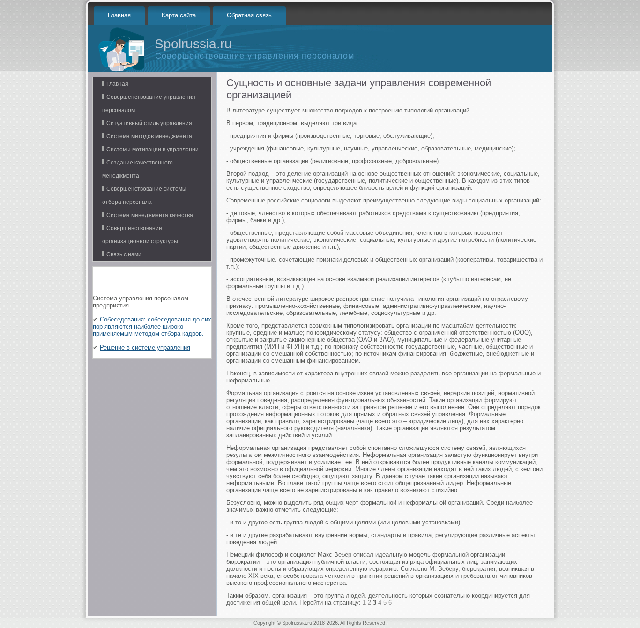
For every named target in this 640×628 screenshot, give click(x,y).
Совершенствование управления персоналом (148, 103)
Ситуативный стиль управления (149, 123)
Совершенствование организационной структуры (140, 235)
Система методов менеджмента (149, 136)
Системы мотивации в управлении (152, 149)
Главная (119, 15)
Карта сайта (179, 15)
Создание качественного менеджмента (137, 169)
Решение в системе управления (145, 347)
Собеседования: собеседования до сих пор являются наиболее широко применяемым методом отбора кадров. (152, 326)
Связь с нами (123, 254)
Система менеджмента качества (149, 215)
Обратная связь (249, 15)
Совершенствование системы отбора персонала (144, 195)
